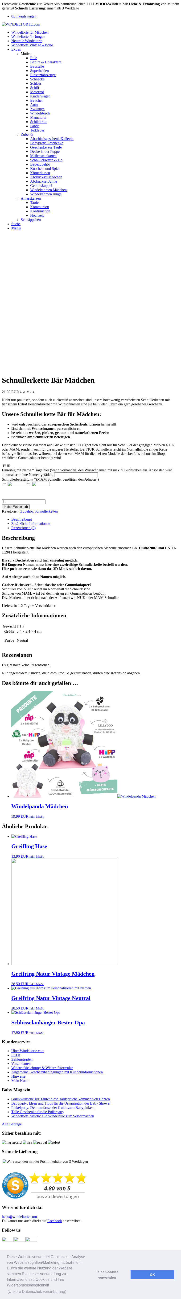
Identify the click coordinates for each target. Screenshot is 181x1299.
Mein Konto (20, 1081)
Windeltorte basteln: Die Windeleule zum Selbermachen (52, 1116)
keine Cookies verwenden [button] (107, 1274)
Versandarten (21, 1064)
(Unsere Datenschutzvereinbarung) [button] (37, 1292)
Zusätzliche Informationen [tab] (30, 524)
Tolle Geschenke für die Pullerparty (37, 1112)
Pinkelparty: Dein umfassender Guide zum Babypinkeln (53, 1108)
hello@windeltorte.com (19, 1217)
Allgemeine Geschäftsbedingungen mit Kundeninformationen (57, 1072)
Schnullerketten (46, 511)
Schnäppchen (31, 220)
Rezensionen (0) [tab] (23, 528)
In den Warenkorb (16, 507)
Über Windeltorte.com (27, 1051)
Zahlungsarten (22, 1059)
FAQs (15, 1055)
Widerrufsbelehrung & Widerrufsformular (42, 1068)
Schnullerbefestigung (50, 479)
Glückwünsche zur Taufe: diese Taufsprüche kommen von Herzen (60, 1099)
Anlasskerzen (31, 198)
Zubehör (27, 134)
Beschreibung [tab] (21, 519)
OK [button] (152, 1275)
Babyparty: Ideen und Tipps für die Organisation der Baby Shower (61, 1103)
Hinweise (18, 1076)
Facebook (54, 1221)
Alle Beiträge (12, 1124)
